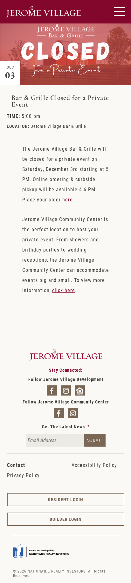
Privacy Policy (23, 475)
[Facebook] (52, 390)
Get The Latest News (65, 426)
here (67, 199)
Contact (16, 465)
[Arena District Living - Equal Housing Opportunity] (80, 390)
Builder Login (66, 519)
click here (63, 290)
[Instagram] (66, 390)
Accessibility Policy (94, 465)
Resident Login (65, 499)
